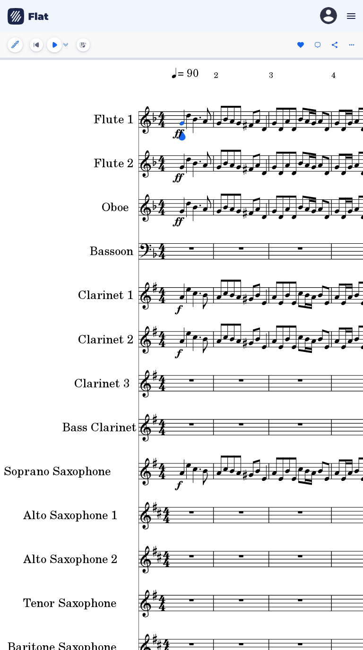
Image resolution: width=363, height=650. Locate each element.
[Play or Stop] (54, 44)
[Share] (334, 45)
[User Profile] (328, 16)
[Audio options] (65, 44)
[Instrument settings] (15, 44)
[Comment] (317, 44)
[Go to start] (36, 44)
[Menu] (350, 16)
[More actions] (351, 45)
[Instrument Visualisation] (83, 44)
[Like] (300, 44)
